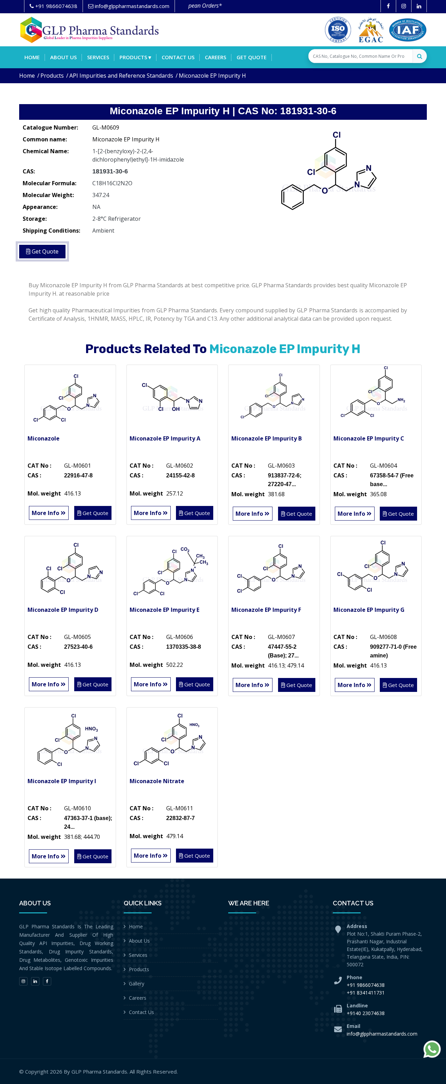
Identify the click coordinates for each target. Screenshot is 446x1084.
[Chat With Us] (432, 1049)
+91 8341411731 (366, 992)
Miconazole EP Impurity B (266, 438)
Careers (215, 57)
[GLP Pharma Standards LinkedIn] (419, 6)
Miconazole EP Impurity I (62, 781)
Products (52, 75)
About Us (139, 940)
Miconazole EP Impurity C (368, 438)
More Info (46, 513)
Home (32, 57)
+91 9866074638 (366, 985)
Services (98, 57)
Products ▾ (135, 57)
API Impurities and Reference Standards (121, 75)
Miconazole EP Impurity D (63, 610)
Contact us (178, 57)
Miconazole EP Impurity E (164, 610)
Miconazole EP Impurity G (369, 610)
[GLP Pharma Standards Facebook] (388, 6)
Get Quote (252, 57)
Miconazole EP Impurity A (165, 438)
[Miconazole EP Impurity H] (327, 172)
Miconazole (44, 438)
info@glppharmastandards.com (382, 1033)
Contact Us (141, 1012)
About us (63, 57)
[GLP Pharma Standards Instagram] (404, 6)
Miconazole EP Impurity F (266, 610)
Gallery (136, 983)
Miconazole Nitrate (157, 781)
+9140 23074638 (366, 1013)
